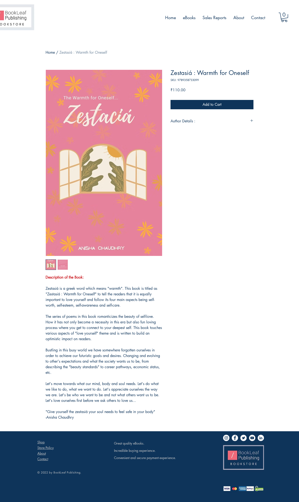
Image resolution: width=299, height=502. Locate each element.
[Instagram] (226, 438)
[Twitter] (243, 438)
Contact (42, 459)
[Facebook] (235, 438)
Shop (41, 442)
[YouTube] (252, 438)
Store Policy (45, 447)
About (41, 453)
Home (50, 52)
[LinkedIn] (261, 438)
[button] (284, 17)
